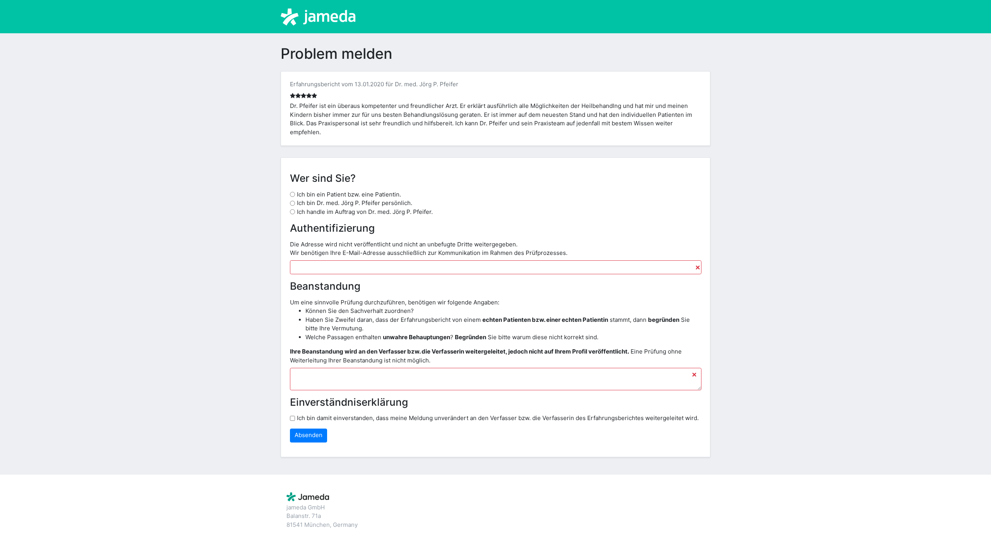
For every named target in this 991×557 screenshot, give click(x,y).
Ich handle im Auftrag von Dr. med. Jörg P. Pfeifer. (365, 211)
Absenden (308, 435)
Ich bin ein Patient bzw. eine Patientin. (349, 194)
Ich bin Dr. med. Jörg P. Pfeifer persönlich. (354, 203)
